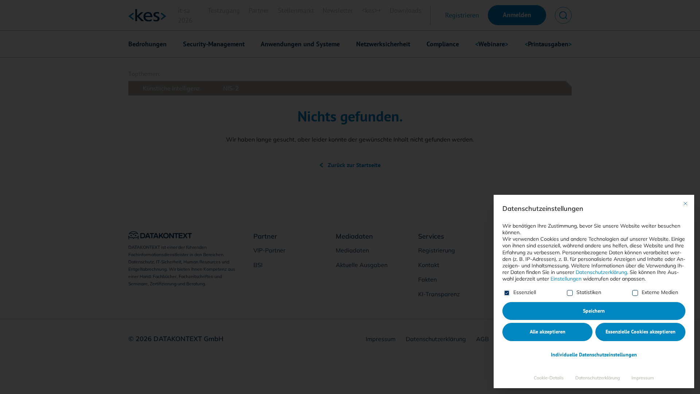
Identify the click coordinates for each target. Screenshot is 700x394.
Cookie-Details (549, 378)
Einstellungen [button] (566, 278)
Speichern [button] (594, 311)
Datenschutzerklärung (601, 272)
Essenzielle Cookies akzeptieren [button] (641, 331)
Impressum (642, 378)
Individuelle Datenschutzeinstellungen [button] (594, 354)
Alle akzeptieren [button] (547, 331)
